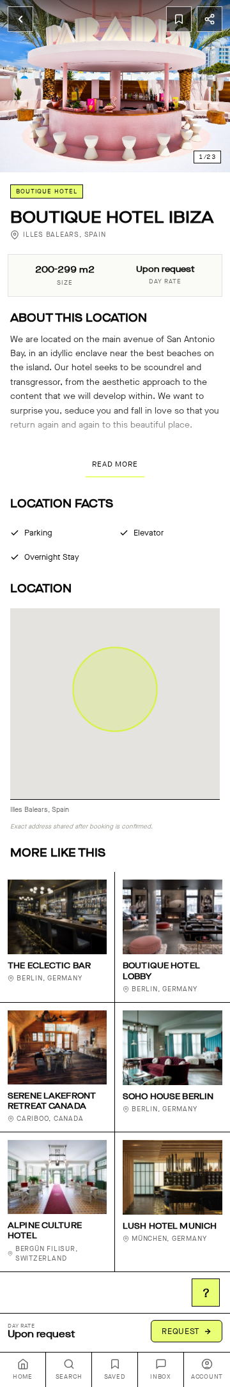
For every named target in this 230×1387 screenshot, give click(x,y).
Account (207, 1377)
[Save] (179, 19)
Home (23, 1377)
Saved (115, 1377)
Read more (115, 464)
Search (69, 1377)
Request (181, 1331)
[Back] (20, 19)
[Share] (209, 19)
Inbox (160, 1377)
